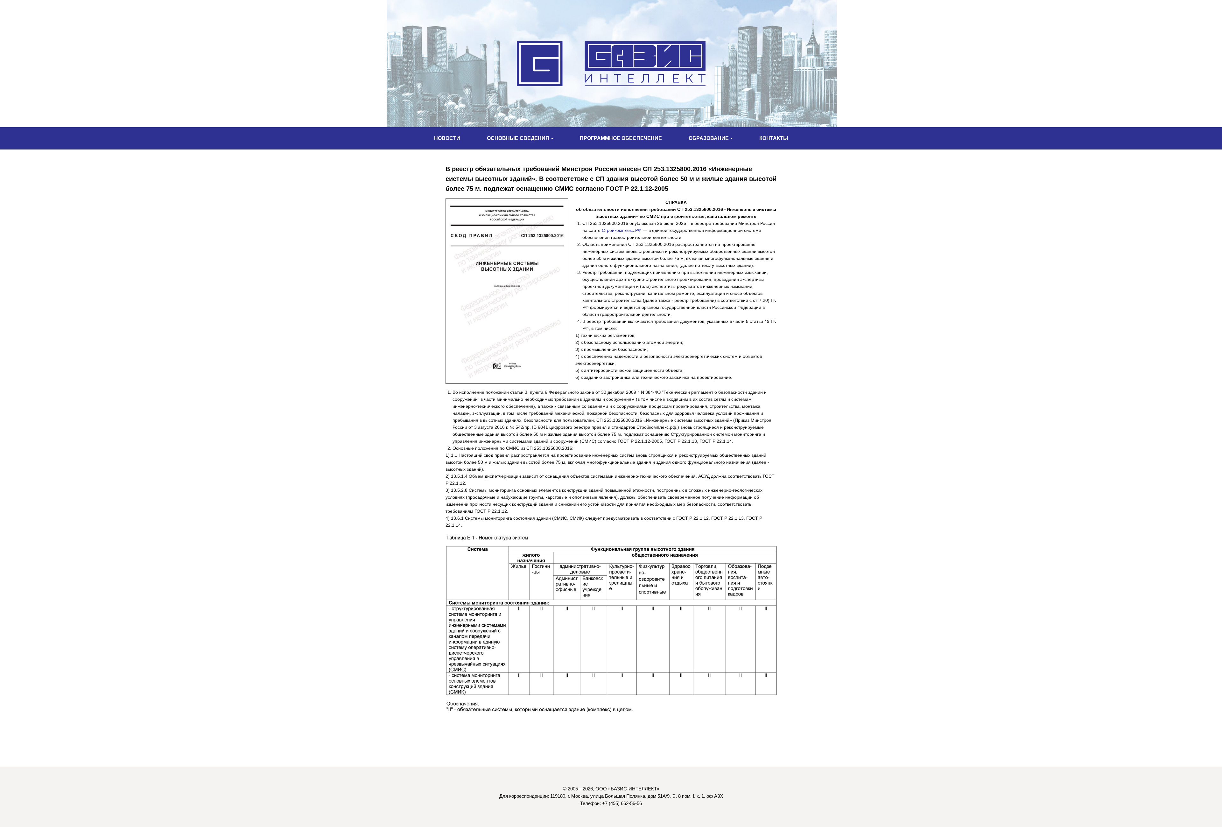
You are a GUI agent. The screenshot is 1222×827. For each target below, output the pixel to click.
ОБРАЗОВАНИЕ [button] (709, 138)
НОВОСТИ (447, 138)
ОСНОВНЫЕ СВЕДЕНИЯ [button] (518, 138)
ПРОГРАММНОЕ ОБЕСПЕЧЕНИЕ (621, 138)
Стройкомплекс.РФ (622, 230)
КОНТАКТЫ (773, 138)
